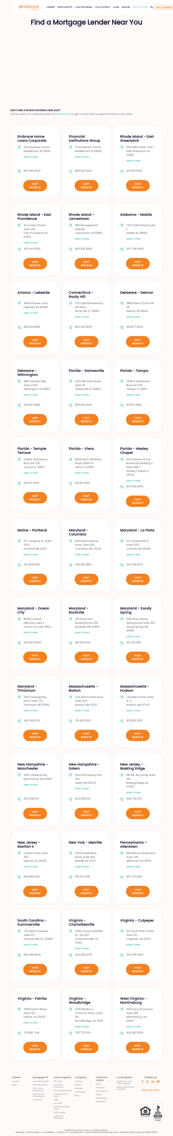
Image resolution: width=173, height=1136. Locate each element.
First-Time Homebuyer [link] (38, 1089)
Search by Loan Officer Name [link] (124, 1082)
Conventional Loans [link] (60, 1095)
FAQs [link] (98, 1084)
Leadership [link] (80, 1091)
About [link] (78, 1084)
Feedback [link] (101, 1101)
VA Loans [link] (58, 1103)
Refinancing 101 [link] (40, 1084)
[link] (29, 7)
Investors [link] (37, 1099)
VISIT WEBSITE (35, 185)
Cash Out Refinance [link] (59, 1117)
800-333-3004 (140, 7)
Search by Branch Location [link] (125, 1088)
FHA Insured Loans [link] (63, 1090)
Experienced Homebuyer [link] (39, 1095)
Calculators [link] (102, 1091)
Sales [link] (14, 1084)
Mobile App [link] (101, 1098)
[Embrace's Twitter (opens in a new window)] (158, 1081)
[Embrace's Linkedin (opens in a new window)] (153, 1081)
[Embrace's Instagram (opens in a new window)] (147, 1081)
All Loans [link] (58, 1081)
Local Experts (102, 7)
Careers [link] (16, 1081)
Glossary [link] (100, 1087)
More (127, 7)
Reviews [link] (79, 1088)
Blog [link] (77, 1095)
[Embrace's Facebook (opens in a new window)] (142, 1081)
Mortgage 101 (64, 7)
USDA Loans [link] (59, 1112)
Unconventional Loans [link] (61, 1107)
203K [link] (56, 1099)
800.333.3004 (63, 114)
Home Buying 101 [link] (41, 1081)
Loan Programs (83, 7)
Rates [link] (99, 1094)
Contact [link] (79, 1081)
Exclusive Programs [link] (58, 1085)
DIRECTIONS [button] (31, 157)
